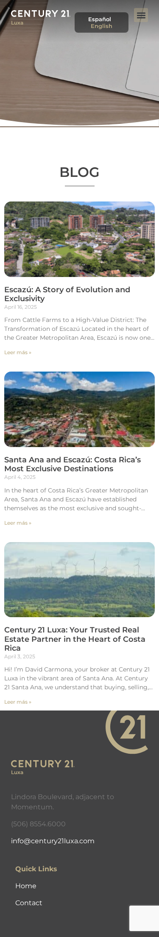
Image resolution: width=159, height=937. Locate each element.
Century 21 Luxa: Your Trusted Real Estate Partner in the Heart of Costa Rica (74, 639)
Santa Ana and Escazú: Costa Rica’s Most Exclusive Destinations (72, 464)
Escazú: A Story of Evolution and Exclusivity (67, 294)
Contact (28, 903)
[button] (141, 15)
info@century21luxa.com (53, 841)
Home (25, 886)
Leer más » (17, 352)
